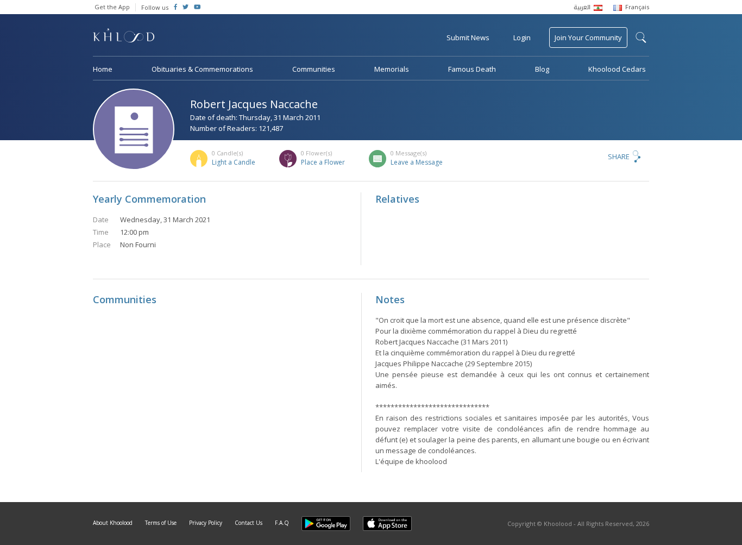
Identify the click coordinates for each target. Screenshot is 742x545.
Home (102, 69)
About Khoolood (113, 523)
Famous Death (472, 69)
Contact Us (248, 523)
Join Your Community (588, 37)
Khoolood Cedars (617, 69)
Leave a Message (417, 162)
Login (522, 37)
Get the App (112, 7)
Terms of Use (161, 523)
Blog (542, 69)
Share (619, 156)
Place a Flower (323, 162)
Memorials (391, 69)
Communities (313, 69)
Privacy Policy (205, 523)
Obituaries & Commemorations (202, 69)
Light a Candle (233, 162)
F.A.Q (282, 523)
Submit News (468, 37)
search (641, 37)
